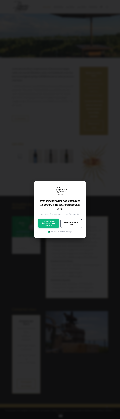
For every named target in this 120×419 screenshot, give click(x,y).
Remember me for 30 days (61, 231)
